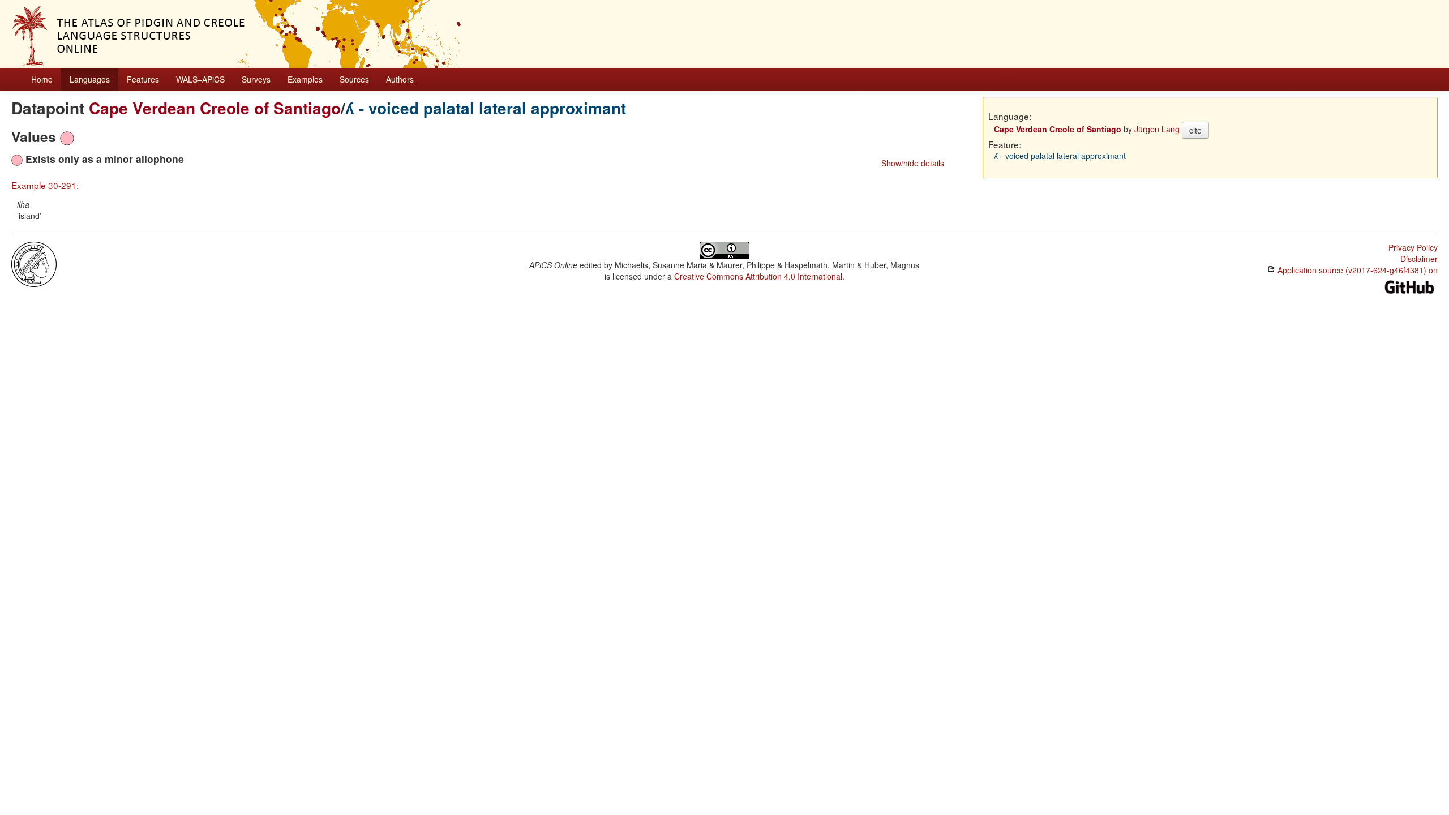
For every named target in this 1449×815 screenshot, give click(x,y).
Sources (354, 79)
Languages (90, 79)
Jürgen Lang (1157, 129)
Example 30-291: (45, 185)
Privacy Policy (1413, 247)
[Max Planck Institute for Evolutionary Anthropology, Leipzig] (34, 263)
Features (143, 79)
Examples (305, 79)
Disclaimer (1419, 258)
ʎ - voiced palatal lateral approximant (485, 107)
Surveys (256, 79)
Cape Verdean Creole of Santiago (215, 107)
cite (1195, 130)
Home (42, 79)
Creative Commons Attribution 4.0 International (758, 276)
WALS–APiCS (200, 79)
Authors (400, 79)
